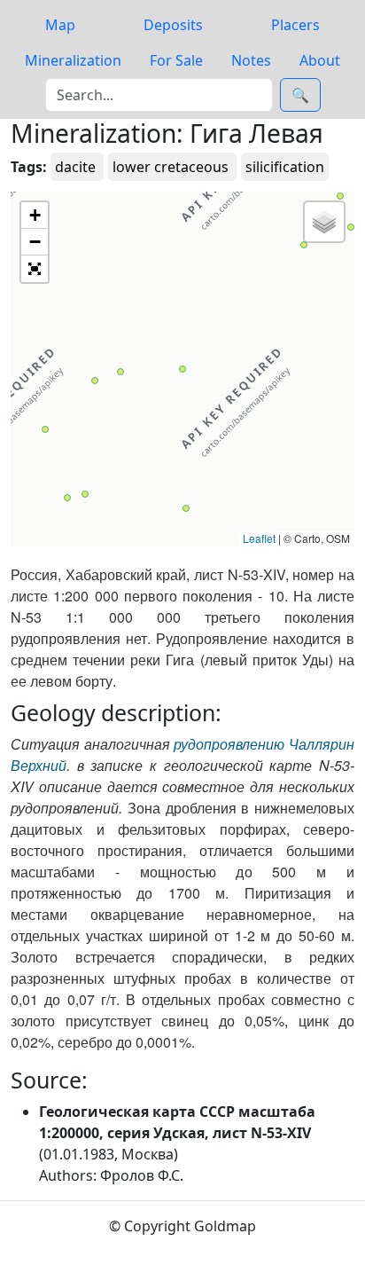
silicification (284, 167)
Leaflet (259, 538)
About (319, 60)
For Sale (176, 60)
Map (60, 25)
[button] (67, 497)
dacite (77, 167)
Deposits (173, 25)
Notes (251, 60)
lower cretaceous (172, 167)
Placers (295, 25)
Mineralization (73, 60)
